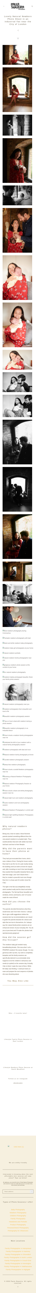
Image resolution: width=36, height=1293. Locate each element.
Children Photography (18, 1216)
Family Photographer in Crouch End (18, 1260)
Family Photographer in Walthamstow (18, 1266)
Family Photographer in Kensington (18, 1263)
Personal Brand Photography (18, 1228)
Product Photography (18, 1225)
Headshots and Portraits (18, 1222)
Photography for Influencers (18, 1231)
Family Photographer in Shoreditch (18, 1254)
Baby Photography (18, 1210)
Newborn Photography (18, 1213)
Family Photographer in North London (18, 1257)
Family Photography (18, 1219)
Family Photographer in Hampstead (18, 1248)
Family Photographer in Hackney (18, 1251)
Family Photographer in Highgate (18, 1269)
